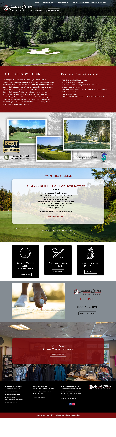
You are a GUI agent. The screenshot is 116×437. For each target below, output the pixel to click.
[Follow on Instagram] (73, 404)
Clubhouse (48, 3)
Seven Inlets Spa (98, 3)
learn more (25, 274)
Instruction (62, 3)
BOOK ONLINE (53, 11)
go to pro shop (58, 355)
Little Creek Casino (80, 3)
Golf (37, 3)
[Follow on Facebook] (70, 404)
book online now (56, 217)
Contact (38, 11)
